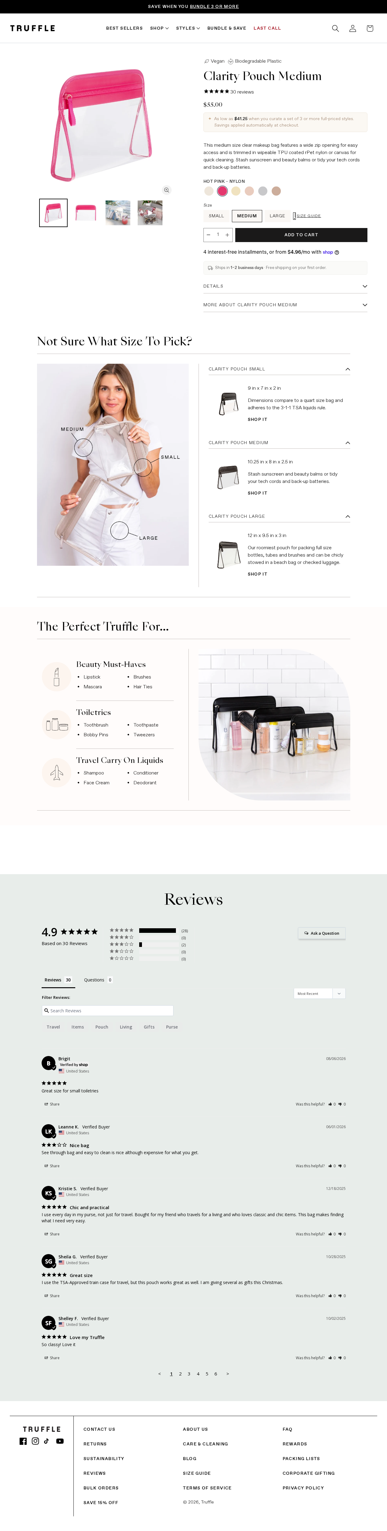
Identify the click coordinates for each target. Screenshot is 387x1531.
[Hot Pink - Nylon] (222, 191)
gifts (149, 1027)
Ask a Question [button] (325, 933)
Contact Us (99, 1429)
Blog (189, 1459)
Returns (95, 1444)
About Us (195, 1429)
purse (172, 1027)
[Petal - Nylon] (249, 191)
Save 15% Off (101, 1503)
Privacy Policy (303, 1488)
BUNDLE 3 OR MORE (214, 6)
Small (216, 216)
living (126, 1027)
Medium (247, 216)
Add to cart (301, 235)
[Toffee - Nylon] (276, 191)
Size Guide (197, 1473)
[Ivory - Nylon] (208, 191)
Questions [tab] (94, 980)
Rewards (295, 1444)
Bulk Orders (101, 1488)
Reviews (95, 1473)
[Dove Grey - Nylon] (262, 191)
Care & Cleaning (205, 1444)
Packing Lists (301, 1459)
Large (277, 216)
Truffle (207, 1502)
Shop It (258, 419)
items (78, 1027)
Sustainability (104, 1459)
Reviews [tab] (53, 980)
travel (53, 1027)
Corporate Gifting (309, 1473)
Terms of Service (207, 1488)
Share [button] (54, 1104)
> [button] (227, 1374)
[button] (335, 28)
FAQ (288, 1429)
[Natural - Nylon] (235, 191)
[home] (32, 28)
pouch (101, 1027)
